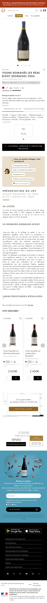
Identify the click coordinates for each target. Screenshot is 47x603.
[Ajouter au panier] (16, 378)
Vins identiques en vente (16, 444)
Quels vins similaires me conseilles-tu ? (24, 170)
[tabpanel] (23, 118)
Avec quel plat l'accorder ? (20, 165)
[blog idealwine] (39, 574)
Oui (9, 505)
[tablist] (23, 109)
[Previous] (4, 345)
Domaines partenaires (14, 559)
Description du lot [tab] (13, 109)
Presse (8, 563)
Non (15, 505)
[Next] (43, 345)
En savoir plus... (6, 122)
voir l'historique (36, 438)
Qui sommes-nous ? (13, 547)
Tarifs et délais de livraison (17, 555)
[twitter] (14, 574)
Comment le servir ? (18, 174)
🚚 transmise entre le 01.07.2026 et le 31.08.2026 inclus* (23, 4)
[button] (22, 41)
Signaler (30, 305)
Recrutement (10, 543)
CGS (30, 584)
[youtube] (27, 574)
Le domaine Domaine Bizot (21, 224)
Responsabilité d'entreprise (16, 551)
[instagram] (20, 574)
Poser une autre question (22, 183)
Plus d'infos (5, 105)
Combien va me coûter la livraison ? (23, 179)
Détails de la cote (23, 409)
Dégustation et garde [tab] (34, 109)
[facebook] (7, 574)
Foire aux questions (13, 567)
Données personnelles (37, 584)
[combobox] (8, 378)
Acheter (10, 16)
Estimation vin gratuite (15, 539)
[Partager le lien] (44, 69)
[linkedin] (33, 574)
